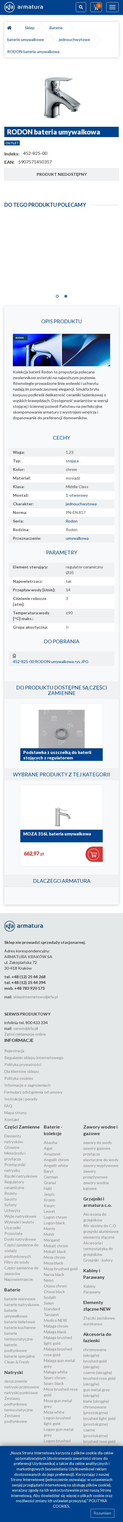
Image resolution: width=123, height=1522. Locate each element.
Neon (48, 1280)
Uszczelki (12, 1227)
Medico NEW (55, 1320)
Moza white (54, 1412)
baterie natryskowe (21, 1304)
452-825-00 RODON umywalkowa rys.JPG (50, 661)
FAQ (8, 1105)
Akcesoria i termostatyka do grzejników (98, 1248)
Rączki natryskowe (20, 1176)
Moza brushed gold (61, 1268)
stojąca (72, 460)
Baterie (56, 27)
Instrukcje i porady (20, 1098)
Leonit (49, 1211)
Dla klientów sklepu (21, 1071)
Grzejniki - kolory (98, 1260)
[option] (61, 95)
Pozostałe (13, 1233)
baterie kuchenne (20, 1327)
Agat (48, 1148)
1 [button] (57, 295)
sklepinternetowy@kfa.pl (35, 996)
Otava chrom (55, 1285)
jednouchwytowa (81, 503)
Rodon (72, 521)
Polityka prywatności (22, 1064)
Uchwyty (12, 1210)
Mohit (49, 1234)
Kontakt (11, 1119)
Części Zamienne (22, 1126)
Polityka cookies (18, 1078)
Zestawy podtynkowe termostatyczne (18, 1404)
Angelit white (56, 1165)
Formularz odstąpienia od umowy (33, 1092)
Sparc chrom (55, 1377)
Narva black (54, 1274)
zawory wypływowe (100, 1165)
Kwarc (49, 1205)
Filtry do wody (16, 1262)
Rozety (10, 1193)
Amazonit (52, 1153)
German (51, 1176)
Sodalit (50, 1297)
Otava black (54, 1291)
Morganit (52, 1240)
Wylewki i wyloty (19, 1221)
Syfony (10, 1204)
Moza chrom (54, 1257)
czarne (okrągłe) (97, 1372)
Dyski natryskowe (20, 1239)
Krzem (49, 1199)
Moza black (53, 1262)
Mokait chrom (56, 1245)
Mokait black (55, 1251)
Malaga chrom (56, 1326)
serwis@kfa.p (25, 1028)
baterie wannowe (19, 1298)
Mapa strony (15, 1112)
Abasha (50, 1142)
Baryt (48, 1171)
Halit (48, 1188)
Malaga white (56, 1371)
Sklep (30, 27)
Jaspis (49, 1194)
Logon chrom (55, 1217)
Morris (49, 1228)
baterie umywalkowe (26, 39)
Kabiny (89, 1286)
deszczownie (15, 1381)
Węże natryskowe (20, 1216)
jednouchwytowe (75, 39)
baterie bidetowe (19, 1321)
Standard (52, 1308)
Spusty (10, 1198)
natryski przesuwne (21, 1386)
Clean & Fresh (16, 1361)
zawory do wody (97, 1142)
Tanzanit (51, 1314)
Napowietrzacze (18, 1279)
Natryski (13, 1372)
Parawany (92, 1291)
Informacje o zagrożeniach (27, 1085)
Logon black (54, 1222)
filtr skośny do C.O (99, 1225)
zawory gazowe (96, 1148)
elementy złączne (98, 1237)
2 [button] (66, 295)
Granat (50, 1182)
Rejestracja (14, 1050)
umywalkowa (77, 538)
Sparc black (54, 1383)
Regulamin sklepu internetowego (34, 1057)
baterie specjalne (19, 1356)
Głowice (11, 1147)
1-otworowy (77, 495)
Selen (49, 1303)
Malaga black (55, 1331)
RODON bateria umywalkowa (33, 51)
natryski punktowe (21, 1392)
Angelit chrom (56, 1159)
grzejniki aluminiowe (101, 1231)
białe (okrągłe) (96, 1401)
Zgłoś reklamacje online (25, 1034)
